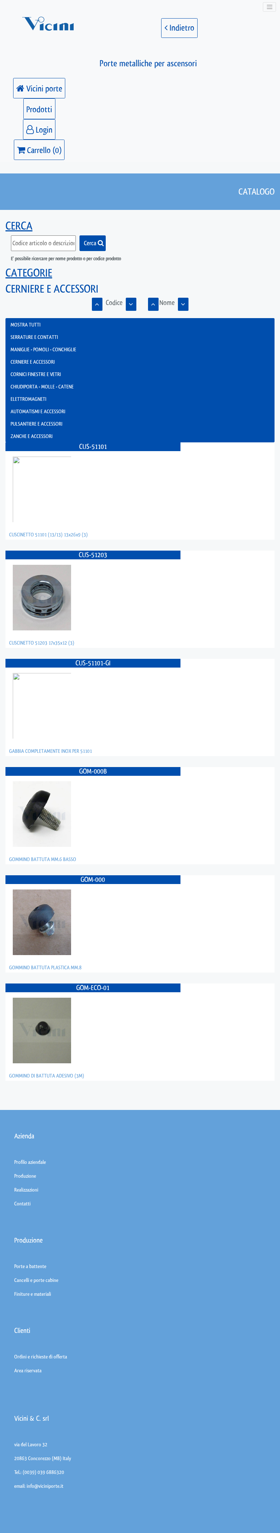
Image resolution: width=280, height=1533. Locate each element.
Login (43, 130)
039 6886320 (51, 1472)
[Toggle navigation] (269, 7)
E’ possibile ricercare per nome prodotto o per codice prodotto (66, 258)
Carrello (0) (43, 150)
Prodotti (39, 109)
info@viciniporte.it (45, 1486)
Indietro (181, 28)
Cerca (91, 243)
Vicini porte (43, 88)
